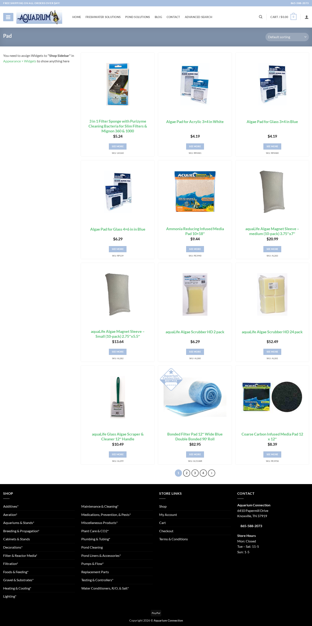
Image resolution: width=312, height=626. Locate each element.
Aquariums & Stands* (18, 523)
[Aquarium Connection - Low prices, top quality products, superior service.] (39, 17)
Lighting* (9, 596)
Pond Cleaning (92, 547)
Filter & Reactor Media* (20, 555)
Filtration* (10, 564)
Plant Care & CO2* (95, 531)
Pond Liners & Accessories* (101, 555)
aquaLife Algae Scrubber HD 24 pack (272, 332)
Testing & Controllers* (97, 580)
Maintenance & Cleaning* (99, 506)
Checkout (166, 531)
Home (76, 17)
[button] (283, 17)
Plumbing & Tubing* (95, 539)
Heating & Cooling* (17, 588)
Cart (162, 523)
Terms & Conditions (173, 539)
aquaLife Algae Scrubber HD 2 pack (195, 332)
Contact (173, 17)
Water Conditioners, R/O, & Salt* (105, 588)
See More (118, 146)
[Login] (307, 17)
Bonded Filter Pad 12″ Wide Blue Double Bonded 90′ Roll (195, 436)
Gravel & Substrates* (18, 580)
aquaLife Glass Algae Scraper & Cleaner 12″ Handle (118, 436)
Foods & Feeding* (15, 572)
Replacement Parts (95, 572)
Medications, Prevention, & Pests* (106, 515)
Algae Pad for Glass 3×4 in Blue (272, 121)
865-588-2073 (299, 3)
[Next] (211, 473)
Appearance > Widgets (19, 61)
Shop (163, 506)
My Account (168, 515)
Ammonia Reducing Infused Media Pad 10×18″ (195, 231)
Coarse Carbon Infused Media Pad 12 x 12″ (272, 436)
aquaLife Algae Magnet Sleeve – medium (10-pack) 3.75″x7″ (272, 231)
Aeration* (10, 515)
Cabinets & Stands (16, 539)
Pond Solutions (137, 17)
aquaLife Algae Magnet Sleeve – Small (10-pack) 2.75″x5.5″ (118, 334)
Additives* (10, 506)
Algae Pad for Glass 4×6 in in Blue (117, 229)
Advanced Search (198, 17)
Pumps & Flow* (92, 564)
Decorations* (12, 547)
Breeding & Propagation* (21, 531)
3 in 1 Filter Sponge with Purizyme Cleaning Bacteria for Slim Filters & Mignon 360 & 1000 (118, 126)
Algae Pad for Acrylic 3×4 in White (195, 121)
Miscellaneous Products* (99, 523)
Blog (158, 17)
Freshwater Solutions (103, 17)
